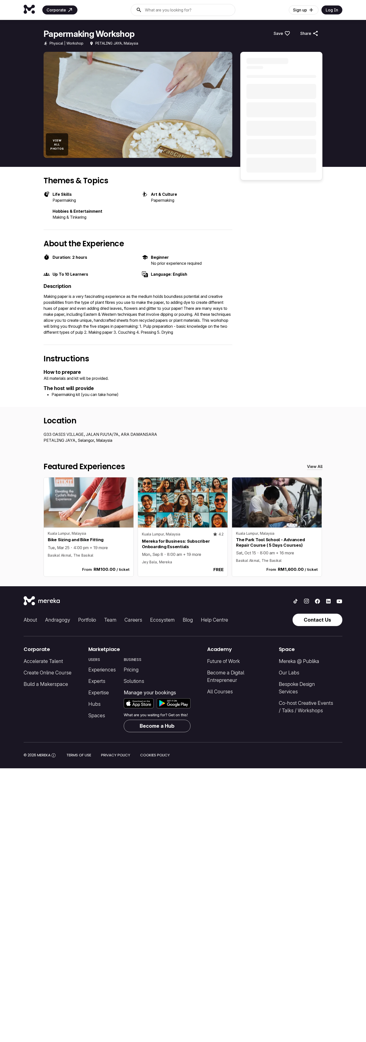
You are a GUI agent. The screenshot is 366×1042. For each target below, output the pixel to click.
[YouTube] (339, 601)
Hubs (94, 704)
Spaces (96, 715)
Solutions (134, 681)
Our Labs (289, 673)
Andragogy (57, 620)
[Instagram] (306, 601)
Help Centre (214, 620)
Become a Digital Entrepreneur (225, 676)
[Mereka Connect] (42, 601)
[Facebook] (317, 601)
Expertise (98, 693)
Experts (96, 681)
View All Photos (57, 144)
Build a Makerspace (46, 684)
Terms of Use (78, 755)
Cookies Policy (155, 755)
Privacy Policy (115, 755)
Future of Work (223, 661)
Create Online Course (47, 673)
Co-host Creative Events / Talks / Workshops (306, 707)
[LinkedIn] (328, 601)
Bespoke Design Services (297, 688)
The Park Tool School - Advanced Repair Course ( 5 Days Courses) (270, 542)
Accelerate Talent (43, 661)
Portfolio (87, 620)
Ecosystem (162, 620)
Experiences (102, 670)
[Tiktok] (296, 601)
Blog (188, 620)
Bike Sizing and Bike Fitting (76, 539)
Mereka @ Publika (299, 661)
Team (110, 620)
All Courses (220, 692)
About (30, 620)
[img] (54, 755)
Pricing (131, 670)
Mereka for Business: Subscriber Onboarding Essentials (176, 544)
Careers (133, 620)
